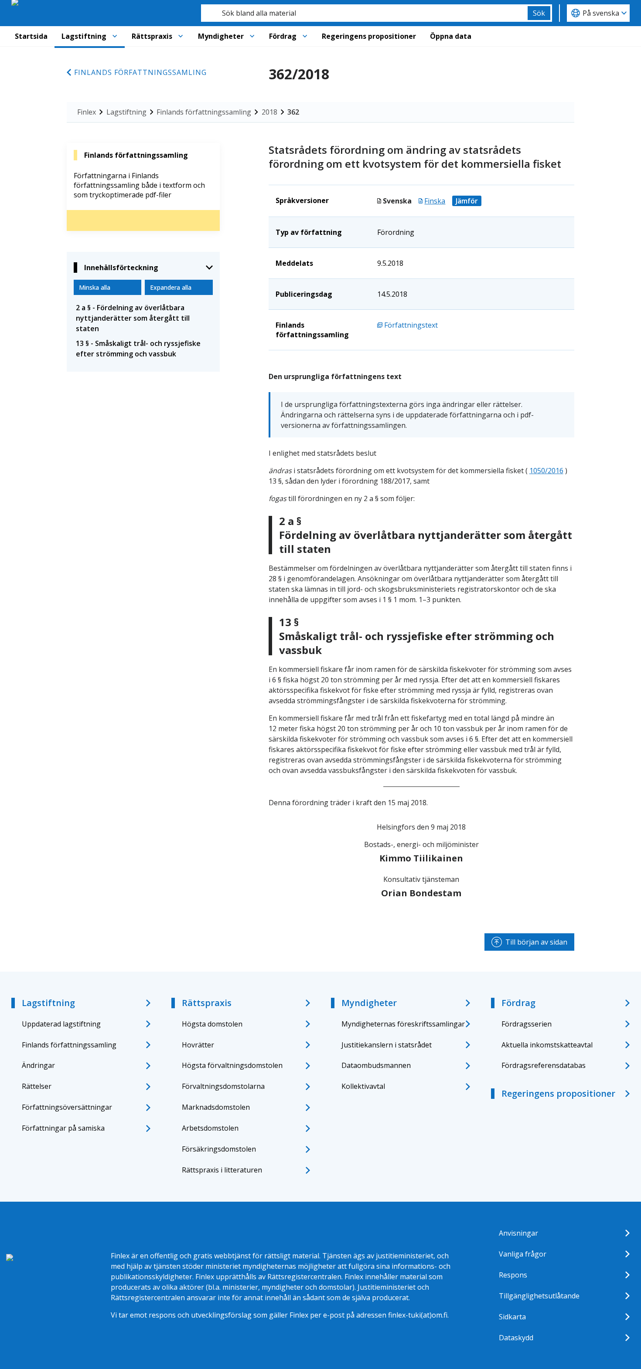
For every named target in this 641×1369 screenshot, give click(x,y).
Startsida (31, 36)
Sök (539, 13)
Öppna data (450, 36)
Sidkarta (512, 1317)
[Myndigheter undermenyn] (252, 36)
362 (293, 112)
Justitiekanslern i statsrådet (386, 1045)
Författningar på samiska (63, 1128)
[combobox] (364, 13)
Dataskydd (516, 1337)
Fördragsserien (526, 1024)
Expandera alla (170, 287)
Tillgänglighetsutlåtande (539, 1296)
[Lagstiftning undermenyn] (114, 36)
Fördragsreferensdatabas (543, 1065)
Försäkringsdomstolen (219, 1149)
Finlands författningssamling (140, 72)
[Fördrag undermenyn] (304, 36)
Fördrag (283, 36)
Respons (513, 1275)
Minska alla (94, 287)
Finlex (86, 112)
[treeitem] (143, 318)
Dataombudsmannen (376, 1065)
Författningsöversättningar (67, 1107)
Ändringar (38, 1065)
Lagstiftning (83, 36)
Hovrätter (198, 1045)
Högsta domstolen (212, 1024)
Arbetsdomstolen (210, 1128)
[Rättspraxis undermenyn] (180, 36)
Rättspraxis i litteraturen (222, 1170)
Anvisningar (518, 1233)
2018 (269, 112)
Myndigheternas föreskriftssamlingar (403, 1024)
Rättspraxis (152, 36)
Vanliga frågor (522, 1254)
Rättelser (36, 1086)
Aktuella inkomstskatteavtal (547, 1045)
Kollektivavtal (363, 1086)
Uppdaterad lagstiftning (61, 1024)
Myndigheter (221, 36)
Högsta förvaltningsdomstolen (232, 1065)
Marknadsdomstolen (216, 1107)
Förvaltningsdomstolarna (223, 1086)
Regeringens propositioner (369, 36)
